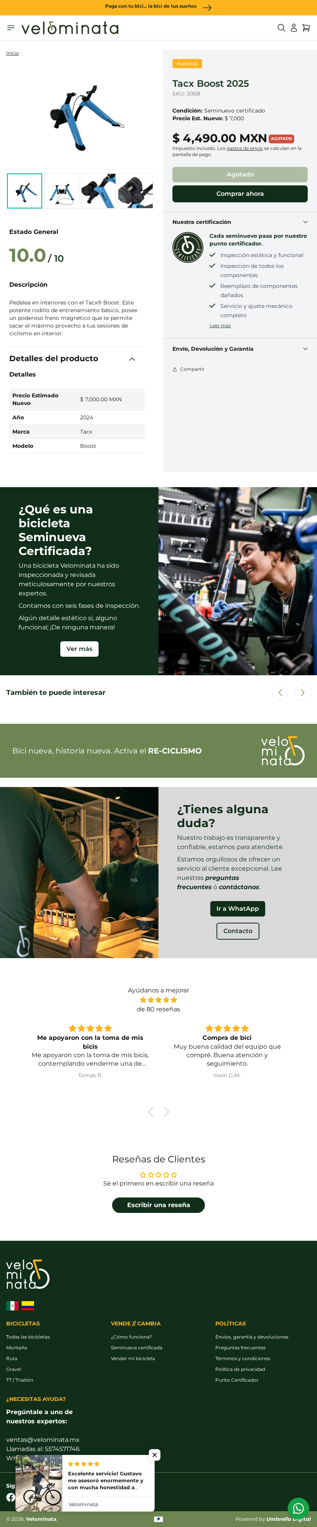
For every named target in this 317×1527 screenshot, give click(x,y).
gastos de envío (245, 148)
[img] (158, 1000)
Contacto (237, 931)
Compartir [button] (192, 369)
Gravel (13, 1369)
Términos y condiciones (242, 1358)
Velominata (41, 1519)
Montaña (16, 1347)
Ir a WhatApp (237, 908)
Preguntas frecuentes (240, 1347)
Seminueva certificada (136, 1347)
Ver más (79, 649)
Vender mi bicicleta (133, 1358)
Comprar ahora (240, 193)
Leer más (220, 325)
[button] (281, 27)
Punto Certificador (237, 1380)
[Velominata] (70, 27)
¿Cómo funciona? (131, 1337)
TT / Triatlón (19, 1380)
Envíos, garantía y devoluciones (251, 1337)
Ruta (11, 1358)
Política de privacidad (240, 1369)
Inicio (12, 53)
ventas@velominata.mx (43, 1439)
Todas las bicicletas (28, 1337)
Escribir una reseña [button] (158, 1205)
